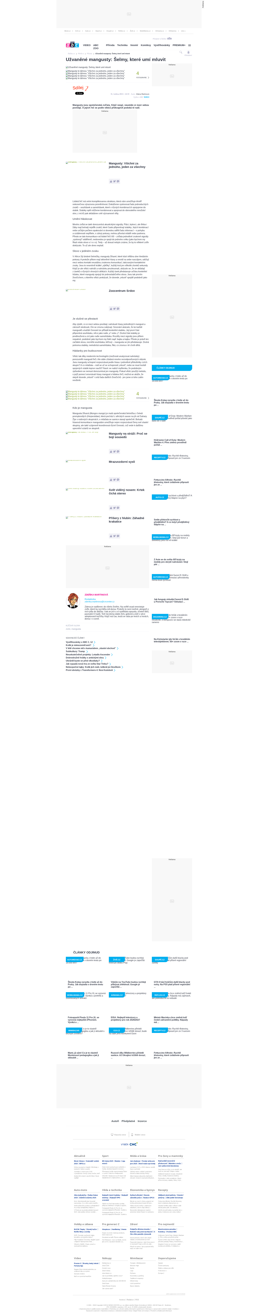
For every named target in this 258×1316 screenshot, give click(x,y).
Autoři (115, 1121)
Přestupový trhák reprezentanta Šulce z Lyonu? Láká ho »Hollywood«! (114, 1172)
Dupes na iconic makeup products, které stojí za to (113, 1234)
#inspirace (106, 1229)
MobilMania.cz (145, 31)
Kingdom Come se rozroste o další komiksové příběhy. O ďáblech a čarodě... (169, 1245)
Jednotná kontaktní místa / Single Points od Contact (132, 1311)
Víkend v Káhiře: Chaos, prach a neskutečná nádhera (84, 1245)
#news (123, 1229)
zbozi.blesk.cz (107, 1273)
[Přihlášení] (188, 52)
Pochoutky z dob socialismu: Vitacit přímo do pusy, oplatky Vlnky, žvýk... (170, 1179)
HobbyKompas (107, 1278)
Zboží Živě (105, 1265)
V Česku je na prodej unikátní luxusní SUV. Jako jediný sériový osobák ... (86, 1211)
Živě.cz (132, 31)
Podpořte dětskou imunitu (140, 1229)
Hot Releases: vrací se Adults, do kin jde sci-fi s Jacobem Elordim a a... (114, 1241)
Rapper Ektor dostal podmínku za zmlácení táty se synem (85, 1270)
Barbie (132, 1268)
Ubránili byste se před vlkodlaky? (83, 661)
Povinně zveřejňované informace (161, 1311)
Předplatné (128, 1121)
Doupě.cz (110, 31)
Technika (122, 45)
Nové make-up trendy (147, 1164)
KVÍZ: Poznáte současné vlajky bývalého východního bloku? (84, 1236)
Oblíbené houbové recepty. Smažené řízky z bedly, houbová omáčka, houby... (170, 1175)
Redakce (130, 1300)
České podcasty (163, 1265)
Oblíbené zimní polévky (167, 1195)
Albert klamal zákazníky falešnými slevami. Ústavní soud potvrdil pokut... (142, 1177)
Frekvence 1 (162, 1270)
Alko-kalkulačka (80, 1195)
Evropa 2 (161, 1273)
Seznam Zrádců (79, 1274)
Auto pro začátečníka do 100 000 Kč (114, 1281)
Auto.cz (88, 31)
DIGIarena (172, 31)
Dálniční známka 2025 (87, 1198)
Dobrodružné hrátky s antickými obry (85, 658)
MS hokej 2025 (108, 1161)
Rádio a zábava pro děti (166, 1268)
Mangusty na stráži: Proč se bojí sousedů (128, 435)
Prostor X (78, 1263)
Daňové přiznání (136, 1195)
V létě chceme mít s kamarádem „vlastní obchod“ (91, 648)
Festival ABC (172, 1232)
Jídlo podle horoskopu (174, 1198)
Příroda (110, 45)
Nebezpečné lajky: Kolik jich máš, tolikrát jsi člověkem (93, 667)
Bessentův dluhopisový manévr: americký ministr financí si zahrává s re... (142, 1211)
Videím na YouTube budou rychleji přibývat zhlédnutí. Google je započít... (114, 1204)
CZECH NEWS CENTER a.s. (113, 1305)
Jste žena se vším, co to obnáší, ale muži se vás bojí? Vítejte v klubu (170, 1170)
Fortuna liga (78, 1266)
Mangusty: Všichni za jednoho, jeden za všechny (127, 165)
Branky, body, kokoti (91, 1263)
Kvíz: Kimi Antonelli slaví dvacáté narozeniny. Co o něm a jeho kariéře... (86, 1202)
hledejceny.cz (106, 1263)
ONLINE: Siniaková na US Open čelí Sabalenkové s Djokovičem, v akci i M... (114, 1177)
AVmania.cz (159, 31)
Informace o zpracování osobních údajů (158, 1309)
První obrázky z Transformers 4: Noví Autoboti (89, 670)
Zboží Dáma (106, 1270)
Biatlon (118, 1161)
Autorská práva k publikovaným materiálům (94, 1309)
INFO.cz (82, 1164)
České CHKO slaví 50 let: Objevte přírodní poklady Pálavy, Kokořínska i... (171, 1240)
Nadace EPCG (148, 1198)
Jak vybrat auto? (107, 1288)
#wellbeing (116, 1229)
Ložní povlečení (135, 1283)
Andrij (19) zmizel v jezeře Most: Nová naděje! (86, 1177)
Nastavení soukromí (92, 1311)
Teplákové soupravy (136, 1278)
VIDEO (87, 45)
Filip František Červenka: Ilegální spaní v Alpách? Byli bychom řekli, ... (86, 1240)
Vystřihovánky (162, 45)
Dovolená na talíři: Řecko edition (112, 1237)
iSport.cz (98, 31)
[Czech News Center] (134, 1144)
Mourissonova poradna (167, 1229)
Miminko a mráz (175, 1163)
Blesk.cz (67, 31)
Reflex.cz (121, 31)
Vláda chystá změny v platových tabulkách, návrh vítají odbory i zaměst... (140, 1206)
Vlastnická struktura (107, 1311)
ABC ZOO (95, 47)
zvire (68, 629)
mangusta (76, 629)
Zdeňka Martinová (96, 595)
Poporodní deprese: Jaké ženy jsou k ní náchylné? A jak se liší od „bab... (142, 1243)
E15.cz (77, 31)
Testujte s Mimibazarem (138, 1263)
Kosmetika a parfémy (137, 1276)
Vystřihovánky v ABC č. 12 (79, 642)
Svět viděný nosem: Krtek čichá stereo (126, 491)
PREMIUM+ (179, 45)
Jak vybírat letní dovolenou (168, 1166)
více (182, 31)
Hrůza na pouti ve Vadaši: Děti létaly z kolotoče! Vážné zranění (86, 1168)
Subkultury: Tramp (75, 651)
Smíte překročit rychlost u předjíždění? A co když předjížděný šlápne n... (86, 1206)
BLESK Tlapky (79, 1229)
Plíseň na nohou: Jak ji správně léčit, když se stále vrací (142, 1247)
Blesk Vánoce (79, 1161)
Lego (131, 1270)
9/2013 (146, 97)
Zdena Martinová (142, 94)
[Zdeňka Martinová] (73, 608)
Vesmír (134, 45)
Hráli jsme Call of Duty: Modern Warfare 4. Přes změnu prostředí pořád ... (171, 1236)
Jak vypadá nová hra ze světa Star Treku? (87, 664)
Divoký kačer (92, 1229)
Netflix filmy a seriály (82, 1232)
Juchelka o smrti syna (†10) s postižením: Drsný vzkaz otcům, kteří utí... (87, 1172)
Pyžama (132, 1273)
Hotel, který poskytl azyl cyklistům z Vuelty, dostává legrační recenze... (114, 1168)
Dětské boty (134, 1281)
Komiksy (146, 45)
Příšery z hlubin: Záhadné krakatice (126, 519)
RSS (137, 1300)
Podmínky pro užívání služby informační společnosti (127, 1309)
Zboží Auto (105, 1283)
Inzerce (142, 1121)
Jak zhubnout (135, 1161)
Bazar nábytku (135, 1286)
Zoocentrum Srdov (122, 290)
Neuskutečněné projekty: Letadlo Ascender (88, 654)
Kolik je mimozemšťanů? (79, 645)
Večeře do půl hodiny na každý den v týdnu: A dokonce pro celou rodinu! (170, 1211)
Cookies (175, 1309)
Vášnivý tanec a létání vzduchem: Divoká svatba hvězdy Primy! (141, 1172)
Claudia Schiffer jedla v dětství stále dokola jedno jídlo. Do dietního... (169, 1206)
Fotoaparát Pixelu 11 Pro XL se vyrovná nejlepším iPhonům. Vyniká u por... (114, 1209)
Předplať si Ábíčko (159, 39)
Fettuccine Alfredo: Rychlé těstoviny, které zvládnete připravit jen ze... (170, 1202)
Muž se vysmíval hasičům (82, 1276)
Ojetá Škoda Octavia (109, 1286)
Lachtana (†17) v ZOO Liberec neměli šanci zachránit (142, 1168)
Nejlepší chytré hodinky (111, 1195)
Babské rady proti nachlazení (141, 1232)
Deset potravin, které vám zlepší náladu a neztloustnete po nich (140, 1238)
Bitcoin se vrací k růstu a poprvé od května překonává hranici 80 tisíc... (141, 1202)
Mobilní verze (139, 1135)
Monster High (134, 1265)
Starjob (160, 1263)
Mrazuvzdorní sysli (122, 461)
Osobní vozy (106, 1268)
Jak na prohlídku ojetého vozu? (112, 1276)
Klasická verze (120, 1135)
